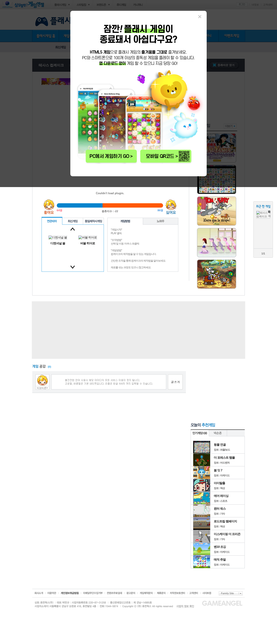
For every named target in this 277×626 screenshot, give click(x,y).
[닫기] (200, 16)
